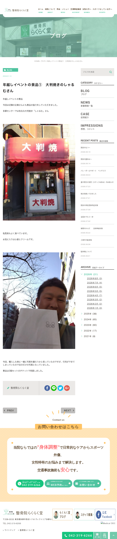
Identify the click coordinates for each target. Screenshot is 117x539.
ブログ (43, 61)
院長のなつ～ (85, 147)
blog (9, 70)
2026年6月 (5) (94, 287)
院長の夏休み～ (86, 159)
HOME (36, 61)
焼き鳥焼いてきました (88, 194)
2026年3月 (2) (94, 300)
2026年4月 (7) (94, 295)
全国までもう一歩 (87, 217)
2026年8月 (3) (94, 278)
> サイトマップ (9, 530)
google (67, 388)
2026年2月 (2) (94, 304)
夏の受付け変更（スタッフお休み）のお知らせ (97, 182)
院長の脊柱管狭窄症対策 (89, 205)
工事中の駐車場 (86, 240)
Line (54, 388)
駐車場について (86, 251)
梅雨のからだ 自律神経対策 (92, 228)
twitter (60, 388)
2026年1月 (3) (94, 308)
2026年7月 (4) (94, 283)
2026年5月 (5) (94, 291)
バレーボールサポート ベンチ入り (93, 171)
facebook (47, 388)
